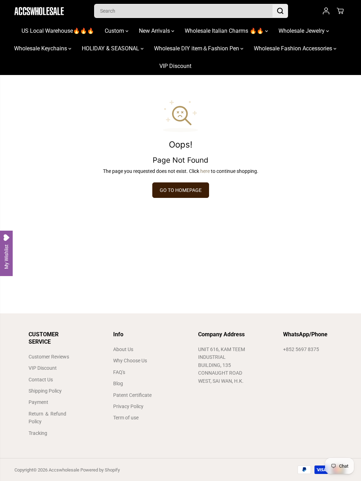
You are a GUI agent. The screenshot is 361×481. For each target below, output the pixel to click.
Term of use (126, 417)
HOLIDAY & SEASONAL (111, 48)
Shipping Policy (45, 391)
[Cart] (340, 11)
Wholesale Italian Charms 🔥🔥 (225, 30)
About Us (123, 349)
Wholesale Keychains (41, 48)
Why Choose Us (130, 360)
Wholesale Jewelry (302, 30)
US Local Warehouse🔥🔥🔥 (58, 30)
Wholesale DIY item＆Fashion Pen (197, 48)
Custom (115, 30)
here (205, 171)
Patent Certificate (132, 395)
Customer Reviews (49, 357)
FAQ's (119, 372)
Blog (118, 383)
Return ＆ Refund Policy (47, 417)
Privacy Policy (128, 406)
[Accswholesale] (39, 11)
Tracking (38, 433)
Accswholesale (64, 470)
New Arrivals (155, 30)
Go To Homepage (181, 190)
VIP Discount (175, 66)
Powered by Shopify (100, 470)
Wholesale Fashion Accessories (294, 48)
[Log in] (326, 11)
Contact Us (41, 379)
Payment (38, 402)
